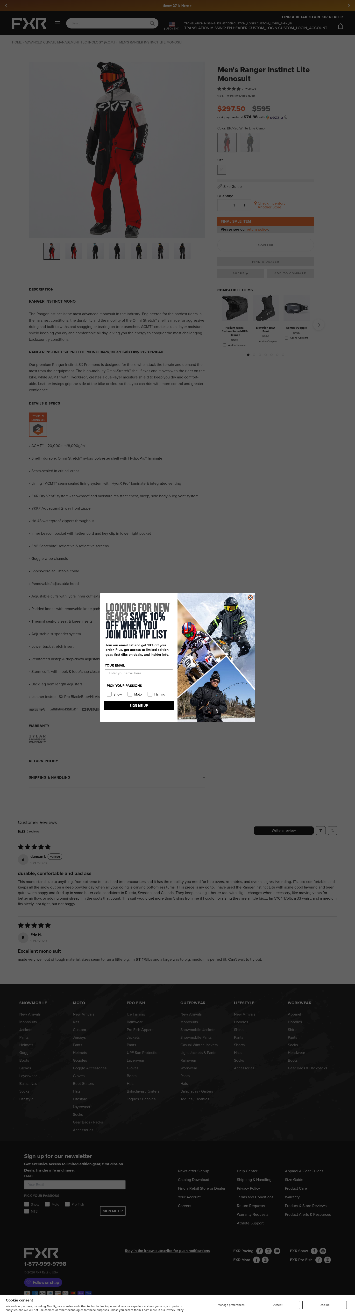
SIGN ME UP (139, 705)
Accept (278, 1305)
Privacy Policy (175, 1310)
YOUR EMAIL (115, 665)
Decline (325, 1305)
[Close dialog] (250, 597)
